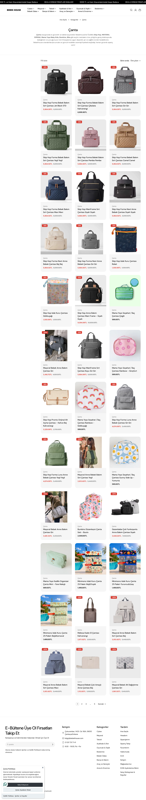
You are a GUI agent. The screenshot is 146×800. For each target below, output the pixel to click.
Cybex (99, 731)
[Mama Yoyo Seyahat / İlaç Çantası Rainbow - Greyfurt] (125, 345)
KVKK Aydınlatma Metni (129, 768)
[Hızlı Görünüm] (68, 69)
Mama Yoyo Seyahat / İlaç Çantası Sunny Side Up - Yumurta (123, 477)
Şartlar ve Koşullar (21, 796)
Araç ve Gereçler (103, 764)
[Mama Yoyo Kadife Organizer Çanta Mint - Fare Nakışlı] (56, 558)
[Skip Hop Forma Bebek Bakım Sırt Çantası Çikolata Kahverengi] (90, 80)
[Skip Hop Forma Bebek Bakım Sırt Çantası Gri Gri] (125, 80)
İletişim (123, 760)
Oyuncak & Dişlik (103, 748)
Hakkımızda (124, 752)
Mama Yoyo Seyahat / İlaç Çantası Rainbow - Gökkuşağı (89, 423)
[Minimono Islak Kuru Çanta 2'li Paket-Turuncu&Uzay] (125, 558)
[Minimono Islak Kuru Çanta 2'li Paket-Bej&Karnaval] (56, 610)
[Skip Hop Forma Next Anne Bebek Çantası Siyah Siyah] (125, 186)
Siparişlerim (125, 739)
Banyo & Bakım (102, 760)
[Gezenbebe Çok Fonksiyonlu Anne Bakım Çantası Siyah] (125, 507)
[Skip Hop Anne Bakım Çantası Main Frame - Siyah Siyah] (90, 290)
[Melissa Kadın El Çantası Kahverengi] (90, 610)
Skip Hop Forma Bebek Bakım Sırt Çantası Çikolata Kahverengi (91, 105)
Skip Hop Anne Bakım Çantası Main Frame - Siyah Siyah (90, 316)
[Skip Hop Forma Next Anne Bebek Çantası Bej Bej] (56, 238)
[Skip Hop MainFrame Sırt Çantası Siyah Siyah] (90, 186)
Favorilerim (124, 748)
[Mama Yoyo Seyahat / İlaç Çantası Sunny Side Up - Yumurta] (125, 452)
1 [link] (77, 704)
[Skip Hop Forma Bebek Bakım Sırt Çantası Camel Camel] (125, 135)
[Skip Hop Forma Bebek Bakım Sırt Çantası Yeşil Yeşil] (56, 135)
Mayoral (100, 735)
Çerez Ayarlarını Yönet (23, 790)
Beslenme (100, 752)
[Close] (42, 768)
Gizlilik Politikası (8, 796)
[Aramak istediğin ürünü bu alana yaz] (131, 10)
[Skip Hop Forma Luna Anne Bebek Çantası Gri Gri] (125, 397)
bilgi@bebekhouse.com (74, 738)
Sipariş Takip (125, 744)
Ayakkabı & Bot (103, 744)
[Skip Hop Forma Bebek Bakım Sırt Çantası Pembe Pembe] (90, 135)
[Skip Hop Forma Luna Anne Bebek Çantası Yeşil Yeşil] (56, 452)
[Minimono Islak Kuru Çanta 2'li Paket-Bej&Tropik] (90, 558)
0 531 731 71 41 (70, 742)
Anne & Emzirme (103, 768)
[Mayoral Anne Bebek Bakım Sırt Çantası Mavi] (56, 662)
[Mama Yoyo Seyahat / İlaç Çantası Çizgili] (125, 290)
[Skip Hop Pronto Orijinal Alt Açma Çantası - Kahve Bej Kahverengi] (56, 397)
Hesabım (123, 735)
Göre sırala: (124, 61)
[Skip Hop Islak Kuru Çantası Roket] (125, 238)
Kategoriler (74, 20)
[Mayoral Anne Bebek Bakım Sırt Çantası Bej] (125, 610)
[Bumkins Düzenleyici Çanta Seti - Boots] (90, 507)
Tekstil (99, 739)
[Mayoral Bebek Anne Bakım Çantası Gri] (56, 345)
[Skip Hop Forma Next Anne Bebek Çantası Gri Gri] (90, 238)
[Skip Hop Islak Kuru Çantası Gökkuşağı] (56, 290)
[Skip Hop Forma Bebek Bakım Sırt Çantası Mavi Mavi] (56, 186)
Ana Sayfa (63, 20)
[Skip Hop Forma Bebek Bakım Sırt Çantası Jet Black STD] (56, 80)
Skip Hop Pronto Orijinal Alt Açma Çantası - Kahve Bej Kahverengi (55, 423)
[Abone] (52, 744)
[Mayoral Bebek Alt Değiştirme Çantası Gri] (125, 662)
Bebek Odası (102, 756)
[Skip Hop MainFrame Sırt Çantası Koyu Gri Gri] (90, 345)
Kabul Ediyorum (23, 785)
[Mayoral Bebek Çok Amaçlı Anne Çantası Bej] (90, 662)
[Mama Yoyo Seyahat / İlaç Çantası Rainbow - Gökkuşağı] (90, 397)
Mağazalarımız (125, 764)
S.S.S (122, 756)
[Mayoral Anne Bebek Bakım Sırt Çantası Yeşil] (90, 452)
